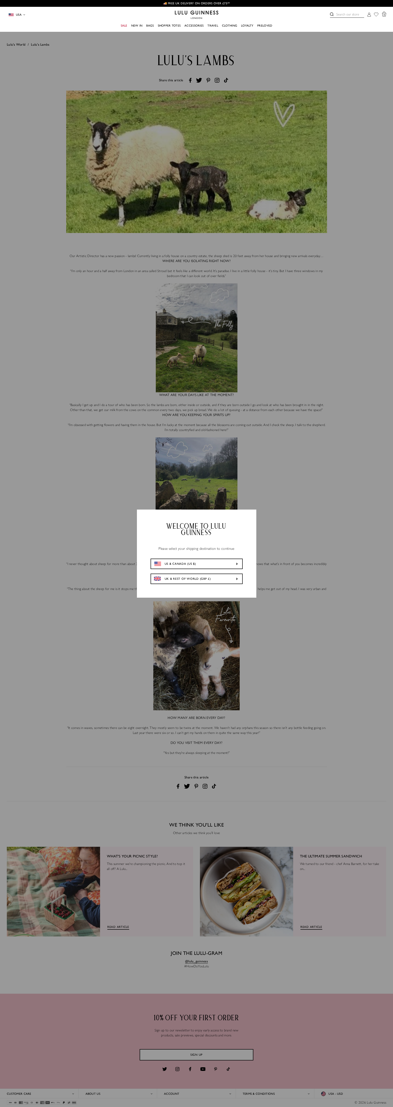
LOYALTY (247, 25)
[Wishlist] (376, 15)
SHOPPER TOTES (169, 25)
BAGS (150, 25)
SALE (124, 25)
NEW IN (137, 25)
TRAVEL (212, 25)
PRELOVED (264, 25)
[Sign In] (369, 15)
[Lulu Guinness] (196, 15)
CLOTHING (229, 25)
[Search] (332, 14)
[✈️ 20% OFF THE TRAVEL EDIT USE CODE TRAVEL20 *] (202, 3)
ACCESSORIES (194, 25)
